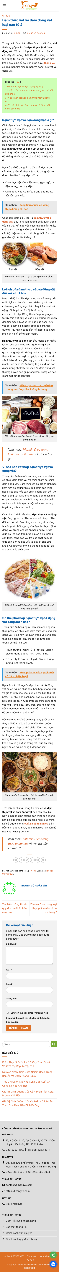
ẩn (18, 82)
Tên (9, 970)
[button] (4, 5)
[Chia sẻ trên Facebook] (21, 859)
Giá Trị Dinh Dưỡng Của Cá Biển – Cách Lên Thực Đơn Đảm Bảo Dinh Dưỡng (27, 1103)
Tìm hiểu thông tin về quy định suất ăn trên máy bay (14, 908)
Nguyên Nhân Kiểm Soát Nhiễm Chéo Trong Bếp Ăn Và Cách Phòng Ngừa (27, 1073)
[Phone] (53, 1255)
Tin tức (6, 16)
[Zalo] (53, 1264)
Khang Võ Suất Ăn (36, 33)
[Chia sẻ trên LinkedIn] (43, 859)
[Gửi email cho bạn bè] (32, 859)
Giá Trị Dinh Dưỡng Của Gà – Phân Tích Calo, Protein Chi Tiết (28, 1093)
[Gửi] (54, 1044)
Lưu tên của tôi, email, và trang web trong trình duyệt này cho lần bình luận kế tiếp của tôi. (28, 1017)
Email (9, 984)
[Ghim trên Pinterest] (37, 859)
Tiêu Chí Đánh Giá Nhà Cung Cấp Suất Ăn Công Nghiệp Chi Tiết (26, 1083)
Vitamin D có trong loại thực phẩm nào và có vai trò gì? (43, 908)
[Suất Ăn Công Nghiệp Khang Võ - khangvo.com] (29, 5)
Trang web (11, 998)
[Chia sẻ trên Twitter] (26, 859)
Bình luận (12, 943)
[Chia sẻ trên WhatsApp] (15, 859)
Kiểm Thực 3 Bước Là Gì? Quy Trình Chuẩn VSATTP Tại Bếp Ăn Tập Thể (26, 1064)
